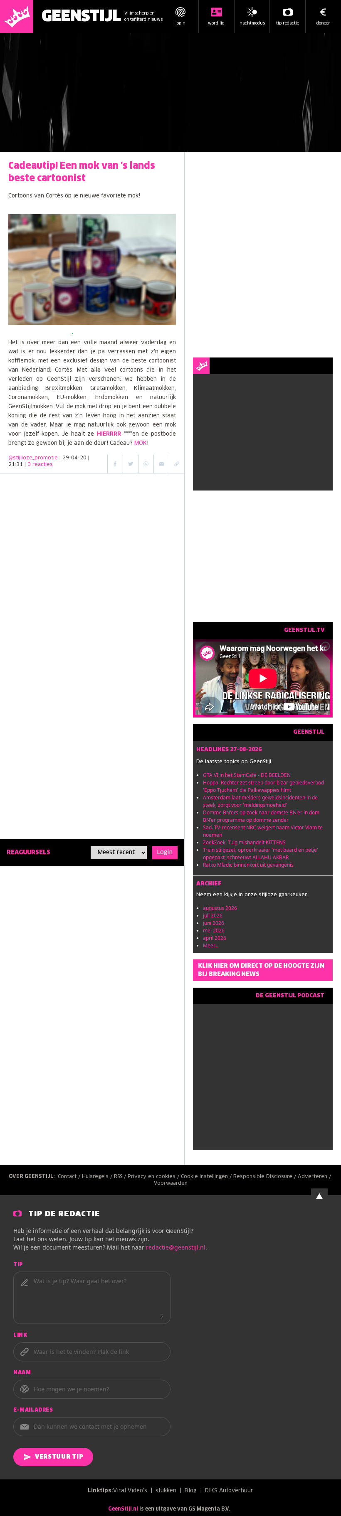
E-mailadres (33, 1410)
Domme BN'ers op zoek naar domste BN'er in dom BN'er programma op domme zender (261, 816)
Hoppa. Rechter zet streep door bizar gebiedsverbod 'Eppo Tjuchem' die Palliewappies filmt (263, 786)
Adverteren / (315, 1176)
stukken (166, 1491)
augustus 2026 (220, 908)
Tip (18, 1264)
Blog (191, 1491)
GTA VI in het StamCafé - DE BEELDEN (247, 775)
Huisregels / (98, 1176)
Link (20, 1335)
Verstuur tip (59, 1457)
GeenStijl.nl (123, 1509)
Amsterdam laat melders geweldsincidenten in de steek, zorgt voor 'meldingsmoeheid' (260, 801)
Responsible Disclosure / (265, 1176)
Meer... (210, 945)
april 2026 (214, 938)
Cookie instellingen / (207, 1176)
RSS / (121, 1176)
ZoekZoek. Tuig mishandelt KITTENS (244, 842)
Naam (22, 1373)
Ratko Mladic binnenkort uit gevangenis (248, 864)
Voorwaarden (171, 1183)
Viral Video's (130, 1491)
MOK (140, 443)
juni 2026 (213, 923)
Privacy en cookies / (154, 1176)
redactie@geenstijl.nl (175, 1247)
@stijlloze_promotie (33, 458)
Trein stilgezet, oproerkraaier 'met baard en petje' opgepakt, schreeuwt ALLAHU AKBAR (260, 853)
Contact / (70, 1176)
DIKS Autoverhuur (229, 1491)
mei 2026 (214, 930)
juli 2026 (212, 915)
